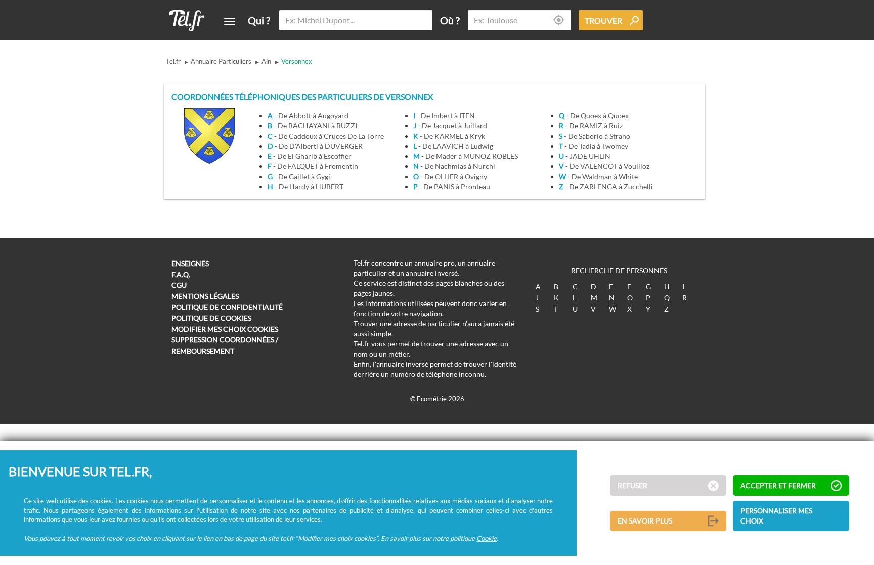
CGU (179, 285)
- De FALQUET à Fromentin (313, 166)
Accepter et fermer (778, 485)
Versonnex (296, 61)
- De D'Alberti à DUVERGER (315, 146)
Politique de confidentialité (227, 306)
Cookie (486, 538)
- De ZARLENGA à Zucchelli (606, 186)
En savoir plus (645, 520)
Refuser (632, 485)
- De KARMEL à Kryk (449, 136)
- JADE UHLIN (584, 156)
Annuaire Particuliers (221, 61)
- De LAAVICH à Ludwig (453, 146)
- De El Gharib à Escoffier (310, 156)
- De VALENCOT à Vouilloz (604, 166)
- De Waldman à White (598, 176)
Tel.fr (173, 61)
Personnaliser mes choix (776, 515)
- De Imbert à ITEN (444, 115)
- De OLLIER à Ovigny (450, 176)
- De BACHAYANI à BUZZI (312, 125)
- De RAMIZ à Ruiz (591, 125)
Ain (266, 61)
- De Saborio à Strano (594, 136)
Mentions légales (205, 296)
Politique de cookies (211, 318)
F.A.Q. (180, 274)
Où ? (450, 20)
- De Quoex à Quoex (594, 115)
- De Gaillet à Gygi (299, 176)
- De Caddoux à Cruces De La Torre (326, 136)
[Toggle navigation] (229, 22)
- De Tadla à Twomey (593, 146)
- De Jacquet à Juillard (450, 125)
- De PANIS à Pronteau (451, 186)
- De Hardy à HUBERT (305, 186)
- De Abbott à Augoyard (308, 115)
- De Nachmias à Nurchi (454, 166)
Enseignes (190, 263)
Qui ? (259, 20)
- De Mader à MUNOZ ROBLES (465, 156)
